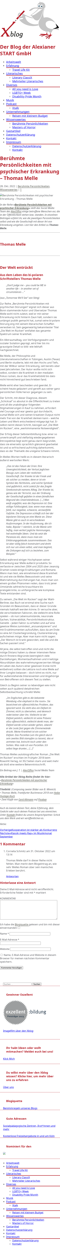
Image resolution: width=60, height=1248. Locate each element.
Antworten (12, 876)
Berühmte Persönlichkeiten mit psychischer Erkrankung (26, 206)
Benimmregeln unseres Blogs (20, 1108)
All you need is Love (25, 89)
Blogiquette (22, 924)
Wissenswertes (16, 119)
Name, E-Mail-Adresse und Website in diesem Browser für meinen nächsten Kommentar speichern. (28, 958)
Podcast (11, 104)
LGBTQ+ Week (21, 93)
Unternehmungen (17, 111)
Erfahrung (12, 65)
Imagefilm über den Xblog (18, 1030)
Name (4, 933)
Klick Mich (9, 1058)
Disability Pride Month (26, 96)
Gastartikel (13, 131)
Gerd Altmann (25, 799)
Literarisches (14, 73)
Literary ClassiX (22, 77)
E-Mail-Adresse (9, 939)
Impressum (13, 142)
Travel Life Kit (21, 70)
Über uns (8, 1087)
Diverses (11, 85)
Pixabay (42, 799)
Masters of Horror (24, 127)
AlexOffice (16, 211)
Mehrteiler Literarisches (27, 81)
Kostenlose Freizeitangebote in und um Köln (29, 1136)
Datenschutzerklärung (20, 134)
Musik (10, 100)
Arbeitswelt (13, 62)
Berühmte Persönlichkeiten (30, 123)
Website (4, 949)
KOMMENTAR (8, 898)
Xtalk (15, 108)
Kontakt (11, 138)
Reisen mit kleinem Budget (30, 116)
